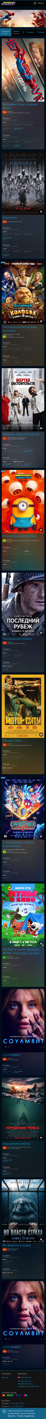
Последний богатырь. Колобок (20, 328)
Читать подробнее (25, 1416)
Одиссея (10, 217)
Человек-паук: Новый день (20, 106)
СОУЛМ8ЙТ (12, 1055)
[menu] (24, 3)
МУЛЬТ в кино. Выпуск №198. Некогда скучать (21, 951)
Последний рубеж (17, 639)
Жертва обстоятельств (21, 434)
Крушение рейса (16, 1143)
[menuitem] (28, 3)
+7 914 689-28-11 (16, 1406)
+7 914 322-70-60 (17, 1403)
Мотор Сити (12, 740)
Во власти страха (17, 1245)
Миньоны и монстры (19, 536)
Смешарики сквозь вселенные (18, 844)
